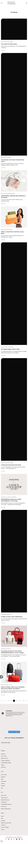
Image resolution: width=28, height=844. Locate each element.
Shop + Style (4, 193)
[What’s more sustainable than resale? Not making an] (24, 719)
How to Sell (3, 795)
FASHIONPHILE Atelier (6, 762)
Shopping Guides (11, 193)
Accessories (3, 781)
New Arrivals (4, 774)
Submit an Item (4, 797)
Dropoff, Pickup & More (6, 822)
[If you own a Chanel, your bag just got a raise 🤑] (24, 728)
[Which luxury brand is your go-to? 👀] (17, 724)
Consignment (4, 802)
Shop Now (3, 767)
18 (23, 700)
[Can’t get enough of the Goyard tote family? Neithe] (4, 728)
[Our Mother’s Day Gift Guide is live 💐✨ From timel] (17, 728)
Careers (2, 829)
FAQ (2, 818)
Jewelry (3, 783)
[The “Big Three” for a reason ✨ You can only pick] (11, 719)
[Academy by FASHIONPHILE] (14, 3)
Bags (2, 779)
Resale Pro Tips (4, 229)
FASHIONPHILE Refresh (6, 804)
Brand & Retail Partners (6, 808)
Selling (10, 229)
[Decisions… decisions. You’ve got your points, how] (24, 724)
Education (3, 157)
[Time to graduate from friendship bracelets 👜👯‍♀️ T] (4, 724)
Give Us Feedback (5, 827)
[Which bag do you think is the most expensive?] (11, 728)
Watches (3, 785)
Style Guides (10, 462)
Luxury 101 (8, 157)
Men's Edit (3, 684)
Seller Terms (3, 806)
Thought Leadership (5, 760)
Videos (2, 765)
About (2, 816)
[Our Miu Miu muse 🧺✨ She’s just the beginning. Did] (4, 719)
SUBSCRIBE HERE (5, 742)
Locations (3, 820)
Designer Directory (5, 799)
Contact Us (3, 825)
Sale (2, 788)
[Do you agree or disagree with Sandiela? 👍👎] (17, 719)
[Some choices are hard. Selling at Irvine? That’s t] (11, 724)
